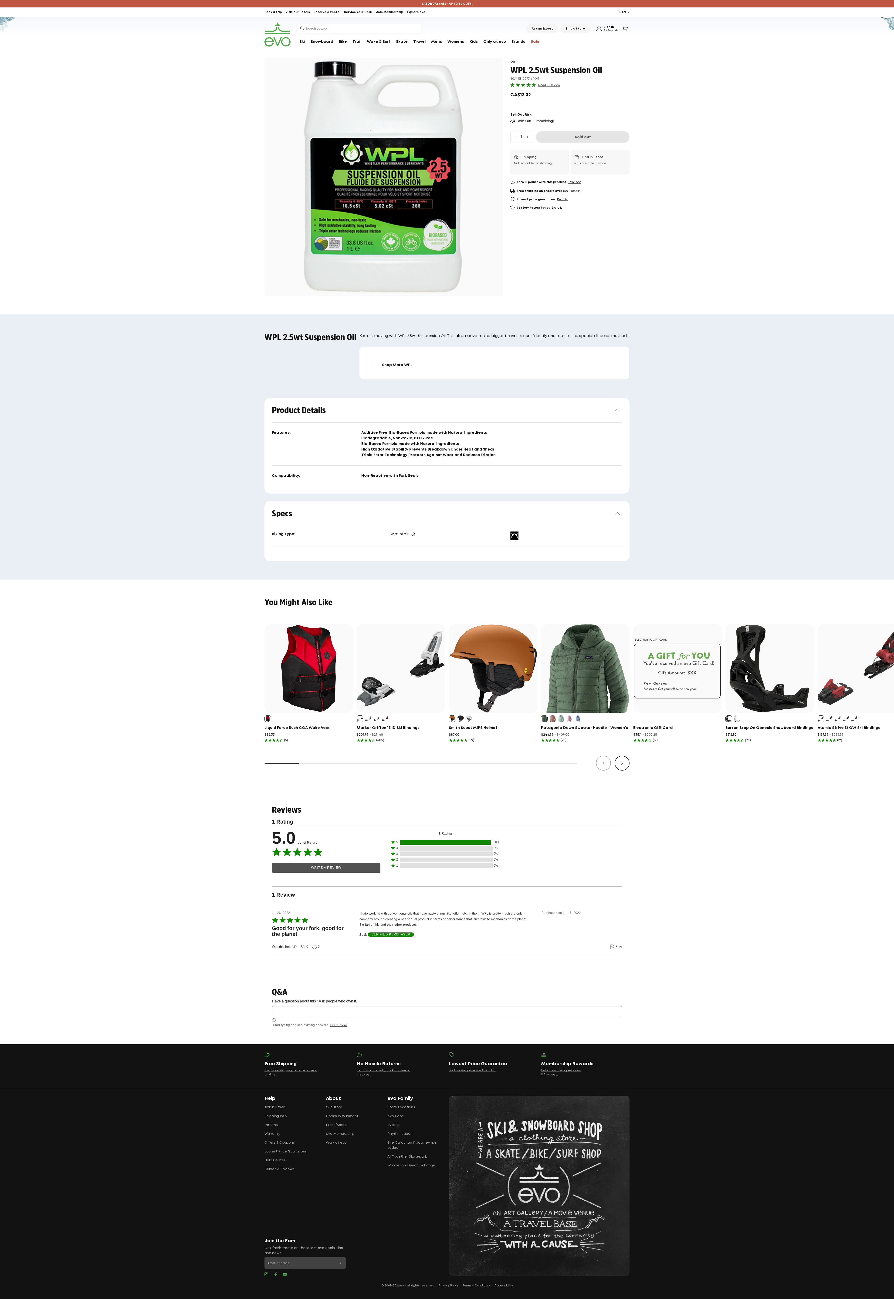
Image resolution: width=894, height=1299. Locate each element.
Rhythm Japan (400, 1133)
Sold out (583, 137)
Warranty (272, 1133)
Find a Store (575, 28)
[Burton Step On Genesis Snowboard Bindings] (769, 668)
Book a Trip (273, 12)
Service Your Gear (358, 12)
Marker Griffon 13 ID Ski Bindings (388, 728)
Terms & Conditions (476, 1285)
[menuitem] (302, 42)
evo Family (400, 1098)
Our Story (334, 1107)
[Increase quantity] (527, 137)
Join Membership (389, 12)
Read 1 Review (549, 85)
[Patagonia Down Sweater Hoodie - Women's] (585, 668)
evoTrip (393, 1125)
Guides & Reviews (279, 1169)
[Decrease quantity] (515, 137)
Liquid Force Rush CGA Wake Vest (297, 728)
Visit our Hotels (298, 12)
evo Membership (340, 1133)
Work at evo (336, 1142)
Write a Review (326, 867)
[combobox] (360, 28)
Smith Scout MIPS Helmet (473, 728)
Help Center (274, 1160)
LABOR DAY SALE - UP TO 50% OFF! (447, 4)
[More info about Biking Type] (413, 534)
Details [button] (575, 191)
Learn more (338, 1025)
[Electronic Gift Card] (677, 668)
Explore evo (416, 12)
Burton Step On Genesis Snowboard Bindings (769, 728)
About (333, 1098)
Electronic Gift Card (653, 728)
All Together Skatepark (407, 1156)
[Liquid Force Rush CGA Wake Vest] (308, 668)
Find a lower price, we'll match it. (472, 1070)
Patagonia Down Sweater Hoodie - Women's (584, 728)
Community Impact (342, 1116)
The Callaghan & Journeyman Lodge (412, 1145)
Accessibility (503, 1285)
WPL (514, 62)
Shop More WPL (397, 365)
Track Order (274, 1107)
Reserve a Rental (327, 12)
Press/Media (337, 1125)
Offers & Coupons (279, 1142)
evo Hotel (395, 1116)
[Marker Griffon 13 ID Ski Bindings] (401, 668)
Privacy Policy (449, 1285)
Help (269, 1098)
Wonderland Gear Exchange (411, 1165)
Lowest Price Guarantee (285, 1151)
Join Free (574, 182)
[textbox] (447, 1011)
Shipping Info (275, 1116)
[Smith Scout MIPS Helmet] (493, 668)
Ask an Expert (542, 28)
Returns (271, 1125)
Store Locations (401, 1107)
